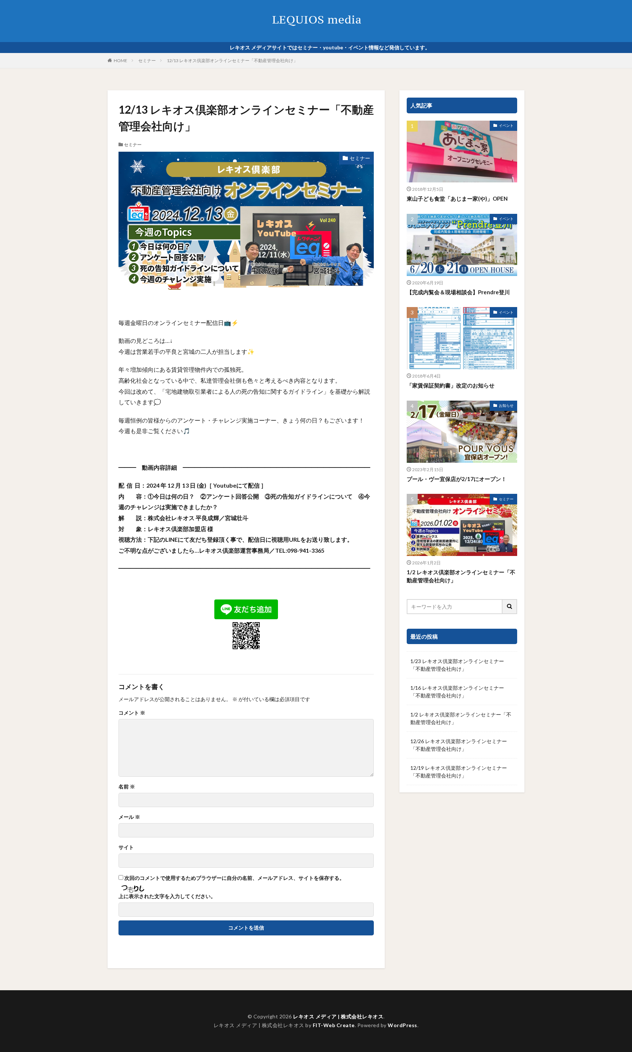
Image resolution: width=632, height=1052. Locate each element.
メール (129, 817)
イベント (506, 125)
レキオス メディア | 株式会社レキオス (338, 1016)
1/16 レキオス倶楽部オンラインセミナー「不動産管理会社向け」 (457, 692)
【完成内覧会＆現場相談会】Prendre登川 (458, 292)
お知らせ (506, 405)
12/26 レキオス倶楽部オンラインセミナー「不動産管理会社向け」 (458, 745)
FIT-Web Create (334, 1025)
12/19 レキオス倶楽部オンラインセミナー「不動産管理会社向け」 (458, 772)
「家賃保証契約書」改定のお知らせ (450, 385)
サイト (126, 847)
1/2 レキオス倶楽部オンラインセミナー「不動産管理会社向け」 (461, 576)
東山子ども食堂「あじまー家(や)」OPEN (457, 198)
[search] (510, 606)
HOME (120, 60)
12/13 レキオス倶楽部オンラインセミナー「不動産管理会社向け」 (232, 60)
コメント (131, 712)
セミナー (147, 60)
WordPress (402, 1025)
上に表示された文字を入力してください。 (167, 896)
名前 (126, 786)
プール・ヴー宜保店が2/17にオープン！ (457, 479)
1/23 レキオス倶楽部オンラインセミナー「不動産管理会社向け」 (457, 665)
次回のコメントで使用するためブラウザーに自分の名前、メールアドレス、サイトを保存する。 (234, 878)
